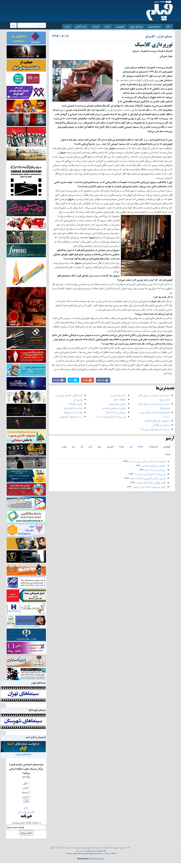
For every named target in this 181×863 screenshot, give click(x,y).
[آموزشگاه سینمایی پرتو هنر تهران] (26, 338)
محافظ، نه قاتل (119, 400)
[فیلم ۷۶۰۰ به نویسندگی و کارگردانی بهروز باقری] (26, 154)
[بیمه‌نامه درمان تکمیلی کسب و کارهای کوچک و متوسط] (26, 38)
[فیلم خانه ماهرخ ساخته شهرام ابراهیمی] (26, 208)
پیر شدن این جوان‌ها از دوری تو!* (155, 429)
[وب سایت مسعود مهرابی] (26, 272)
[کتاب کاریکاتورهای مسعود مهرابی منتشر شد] (26, 137)
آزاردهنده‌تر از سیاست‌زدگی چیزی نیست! (148, 461)
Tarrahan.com (97, 858)
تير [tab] (130, 446)
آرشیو (107, 26)
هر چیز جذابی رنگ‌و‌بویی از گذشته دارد (148, 478)
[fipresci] (26, 250)
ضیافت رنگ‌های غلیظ (73, 408)
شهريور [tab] (110, 446)
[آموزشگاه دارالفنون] (26, 449)
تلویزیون (120, 26)
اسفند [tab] (167, 454)
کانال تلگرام (55, 847)
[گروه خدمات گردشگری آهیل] (26, 370)
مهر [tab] (99, 446)
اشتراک (95, 26)
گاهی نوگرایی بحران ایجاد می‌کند (151, 483)
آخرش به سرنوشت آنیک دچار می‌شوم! (149, 487)
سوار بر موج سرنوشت (116, 404)
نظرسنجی (87, 847)
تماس (67, 26)
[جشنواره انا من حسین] (26, 436)
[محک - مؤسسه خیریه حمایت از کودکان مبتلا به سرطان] (26, 78)
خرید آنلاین (81, 26)
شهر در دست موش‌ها (73, 412)
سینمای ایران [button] (154, 26)
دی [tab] (73, 446)
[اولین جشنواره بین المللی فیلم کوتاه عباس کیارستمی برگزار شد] (26, 180)
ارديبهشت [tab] (153, 446)
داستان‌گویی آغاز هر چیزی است (69, 395)
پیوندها (114, 847)
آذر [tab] (81, 446)
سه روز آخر (78, 400)
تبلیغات (96, 847)
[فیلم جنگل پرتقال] (26, 237)
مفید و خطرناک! (75, 404)
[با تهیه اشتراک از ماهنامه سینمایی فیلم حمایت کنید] (26, 65)
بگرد (13, 25)
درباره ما (77, 847)
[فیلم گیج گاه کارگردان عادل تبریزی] (26, 223)
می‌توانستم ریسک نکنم (116, 412)
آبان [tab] (90, 446)
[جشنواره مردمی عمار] (26, 383)
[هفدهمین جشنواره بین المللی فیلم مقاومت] (26, 356)
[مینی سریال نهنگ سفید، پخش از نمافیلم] (26, 119)
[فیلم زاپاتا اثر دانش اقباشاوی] (26, 306)
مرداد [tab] (121, 446)
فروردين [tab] (166, 446)
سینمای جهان (136, 26)
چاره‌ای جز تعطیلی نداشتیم (114, 408)
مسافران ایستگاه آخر (161, 425)
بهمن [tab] (64, 446)
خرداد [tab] (140, 446)
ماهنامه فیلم (82, 851)
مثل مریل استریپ (118, 395)
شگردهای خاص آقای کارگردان (157, 421)
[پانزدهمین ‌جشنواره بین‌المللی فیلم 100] (26, 52)
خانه (168, 26)
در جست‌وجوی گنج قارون (71, 417)
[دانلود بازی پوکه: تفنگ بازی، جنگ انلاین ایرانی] (26, 106)
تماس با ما (67, 847)
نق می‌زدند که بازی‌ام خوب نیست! (111, 417)
